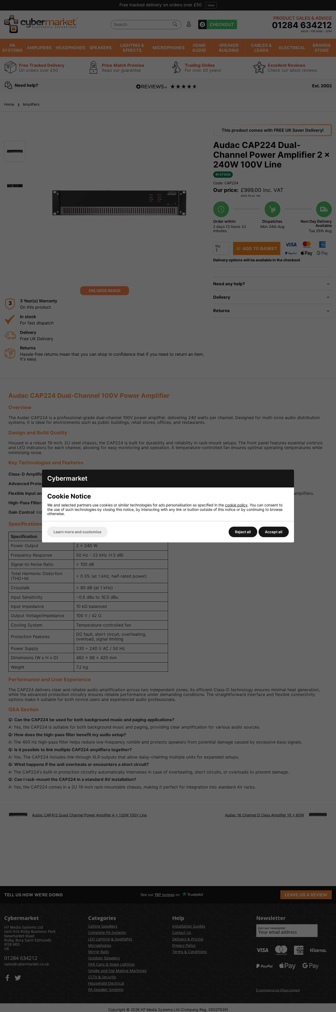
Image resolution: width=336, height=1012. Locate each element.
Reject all (243, 532)
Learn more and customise (77, 532)
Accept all (273, 532)
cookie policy (236, 505)
